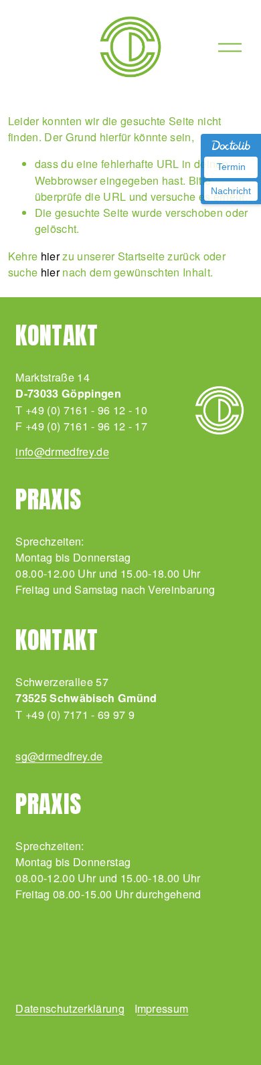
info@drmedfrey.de (62, 451)
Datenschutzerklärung (69, 1008)
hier (50, 256)
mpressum (163, 1008)
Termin (231, 166)
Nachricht (231, 190)
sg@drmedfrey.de (58, 756)
